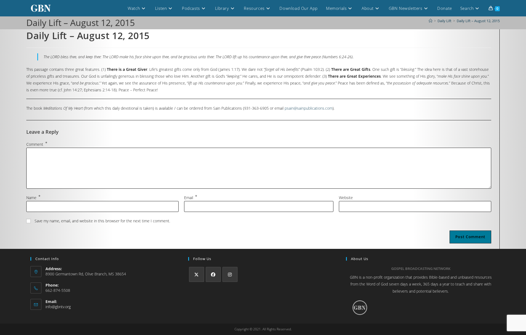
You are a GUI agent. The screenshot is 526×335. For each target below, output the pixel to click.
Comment (36, 144)
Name (33, 197)
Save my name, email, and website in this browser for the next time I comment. (102, 220)
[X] (196, 274)
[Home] (430, 20)
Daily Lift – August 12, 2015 (478, 20)
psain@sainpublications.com (309, 108)
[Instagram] (230, 274)
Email (190, 197)
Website (346, 197)
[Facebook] (213, 274)
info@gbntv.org (58, 306)
